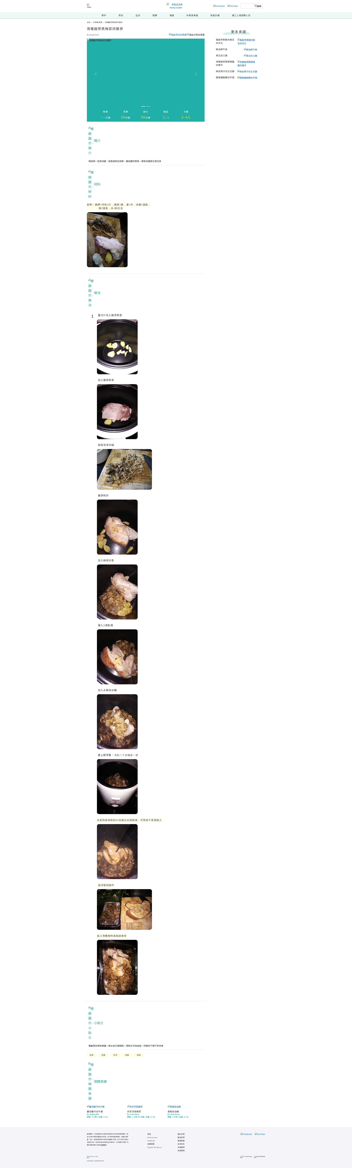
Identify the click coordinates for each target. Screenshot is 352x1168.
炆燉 (103, 1055)
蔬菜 (139, 1055)
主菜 (92, 1055)
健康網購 (150, 1144)
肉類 (127, 1055)
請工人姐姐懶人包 (241, 15)
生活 (137, 15)
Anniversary (152, 1137)
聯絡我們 (181, 1137)
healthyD (151, 1141)
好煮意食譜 (192, 15)
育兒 (121, 15)
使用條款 (181, 1144)
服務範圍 (181, 1141)
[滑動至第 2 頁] (148, 106)
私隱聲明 (181, 1147)
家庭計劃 (215, 15)
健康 (154, 15)
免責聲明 (181, 1151)
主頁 (88, 22)
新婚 (149, 1134)
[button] (196, 34)
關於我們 (181, 1134)
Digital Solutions (154, 1147)
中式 (115, 1055)
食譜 (172, 15)
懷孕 (103, 15)
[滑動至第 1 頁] (143, 106)
